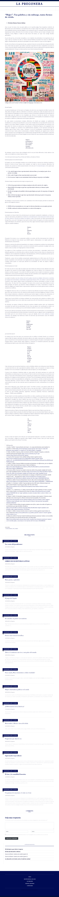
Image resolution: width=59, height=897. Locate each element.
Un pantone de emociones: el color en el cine (18, 793)
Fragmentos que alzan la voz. (13, 739)
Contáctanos (30, 885)
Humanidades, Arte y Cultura (12, 528)
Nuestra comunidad (29, 883)
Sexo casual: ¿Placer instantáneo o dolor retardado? (20, 673)
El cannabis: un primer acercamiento (16, 618)
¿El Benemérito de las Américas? (14, 706)
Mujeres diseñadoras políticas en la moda (17, 689)
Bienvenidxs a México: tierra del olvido (16, 723)
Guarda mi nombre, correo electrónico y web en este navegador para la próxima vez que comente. (27, 834)
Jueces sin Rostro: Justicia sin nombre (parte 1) (16, 856)
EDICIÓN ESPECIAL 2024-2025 (30, 879)
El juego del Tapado (11, 598)
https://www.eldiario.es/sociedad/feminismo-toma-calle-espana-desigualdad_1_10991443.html (29, 481)
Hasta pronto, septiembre (12, 580)
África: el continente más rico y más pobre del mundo (20, 652)
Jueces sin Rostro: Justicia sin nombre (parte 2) (16, 854)
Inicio (29, 876)
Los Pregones (30, 881)
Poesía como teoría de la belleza (14, 635)
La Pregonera (29, 4)
